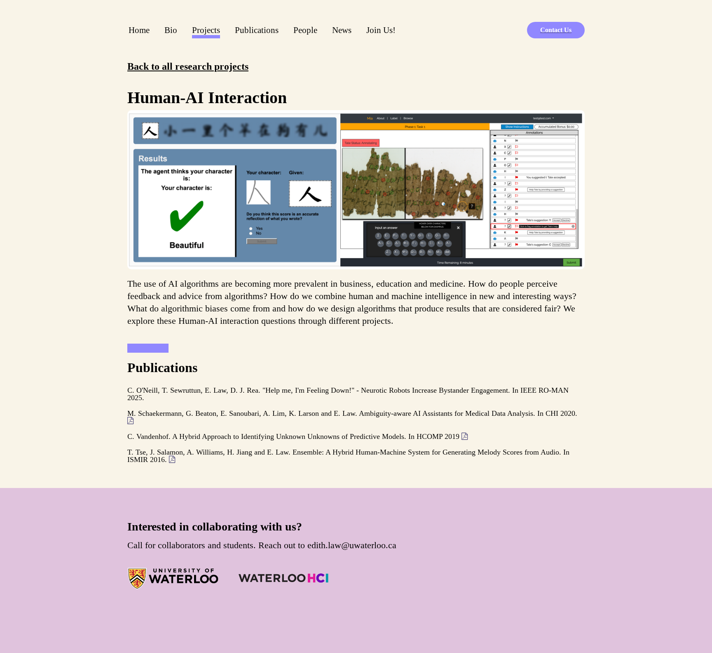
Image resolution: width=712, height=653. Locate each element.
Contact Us (555, 29)
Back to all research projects (187, 66)
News (341, 30)
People (305, 30)
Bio (170, 30)
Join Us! (381, 30)
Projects (207, 30)
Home (139, 30)
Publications (257, 30)
